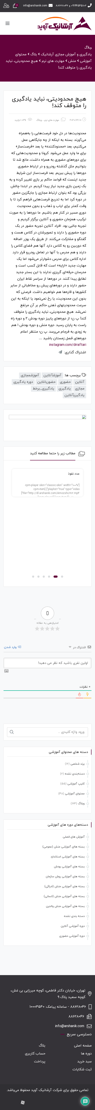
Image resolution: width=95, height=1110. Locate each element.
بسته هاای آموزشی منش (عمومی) (63, 847)
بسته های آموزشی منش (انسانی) (64, 896)
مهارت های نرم (51, 120)
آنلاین (79, 382)
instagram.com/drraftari (67, 345)
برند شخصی (77, 764)
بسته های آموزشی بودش (69, 867)
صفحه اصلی (83, 1045)
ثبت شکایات (82, 1069)
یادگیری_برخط (43, 388)
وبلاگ (39, 120)
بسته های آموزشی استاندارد (68, 857)
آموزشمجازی (30, 375)
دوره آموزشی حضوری (72, 936)
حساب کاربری (35, 1053)
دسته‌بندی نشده (75, 774)
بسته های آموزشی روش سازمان (65, 877)
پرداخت (39, 1061)
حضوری (65, 382)
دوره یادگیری (23, 382)
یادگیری (65, 388)
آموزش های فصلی (74, 837)
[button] (62, 576)
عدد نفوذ (74, 474)
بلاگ (42, 1045)
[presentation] (13, 524)
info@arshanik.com (35, 5)
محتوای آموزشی (75, 794)
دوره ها (86, 1053)
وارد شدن (10, 647)
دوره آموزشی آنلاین (73, 926)
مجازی (79, 388)
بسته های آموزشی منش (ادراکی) (64, 886)
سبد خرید (84, 1061)
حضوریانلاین (46, 382)
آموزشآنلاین (52, 375)
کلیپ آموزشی (76, 784)
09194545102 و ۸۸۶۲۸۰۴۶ (71, 5)
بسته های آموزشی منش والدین (65, 906)
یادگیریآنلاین (74, 395)
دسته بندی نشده (74, 916)
